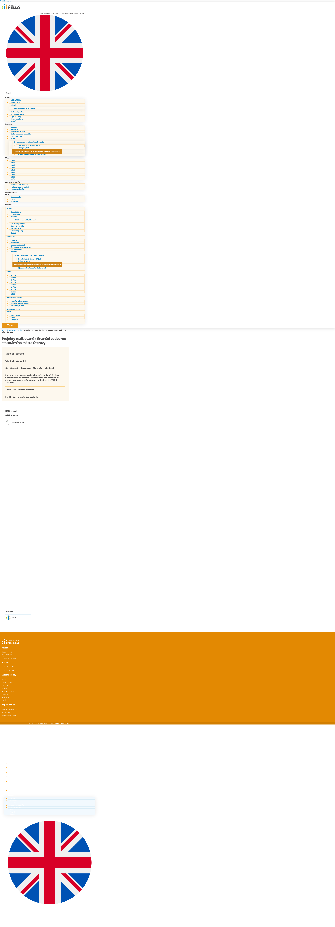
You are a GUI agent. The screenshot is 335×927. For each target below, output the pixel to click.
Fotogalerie (14, 201)
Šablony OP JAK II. (24, 148)
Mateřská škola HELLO (9, 709)
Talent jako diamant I (15, 353)
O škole (7, 98)
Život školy (8, 124)
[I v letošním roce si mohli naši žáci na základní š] (10, 450)
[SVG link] (11, 7)
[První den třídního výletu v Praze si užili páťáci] (18, 560)
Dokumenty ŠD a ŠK (17, 189)
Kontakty (8, 205)
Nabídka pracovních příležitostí (24, 108)
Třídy (7, 158)
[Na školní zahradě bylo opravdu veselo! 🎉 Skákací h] (26, 571)
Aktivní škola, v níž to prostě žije (20, 389)
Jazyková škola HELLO (9, 715)
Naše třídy (11, 772)
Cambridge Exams (11, 192)
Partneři (13, 121)
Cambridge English (14, 781)
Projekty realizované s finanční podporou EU (29, 142)
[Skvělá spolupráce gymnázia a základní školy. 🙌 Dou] (10, 553)
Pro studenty (6, 685)
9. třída (12, 179)
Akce (7, 194)
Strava (82, 13)
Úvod (3, 330)
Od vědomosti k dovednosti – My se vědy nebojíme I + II (31, 368)
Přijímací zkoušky (7, 682)
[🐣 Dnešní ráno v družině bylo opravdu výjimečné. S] (18, 454)
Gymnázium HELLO (8, 712)
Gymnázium (55, 13)
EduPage (75, 13)
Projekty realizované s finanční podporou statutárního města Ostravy (37, 151)
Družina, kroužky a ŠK (14, 297)
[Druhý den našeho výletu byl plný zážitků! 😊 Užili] (26, 507)
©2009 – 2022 (33, 723)
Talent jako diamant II (15, 361)
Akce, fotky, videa (8, 691)
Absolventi (5, 697)
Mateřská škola (45, 13)
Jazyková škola (66, 13)
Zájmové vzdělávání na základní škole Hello (32, 155)
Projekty (13, 138)
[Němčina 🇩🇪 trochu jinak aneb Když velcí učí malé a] (10, 501)
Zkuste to (5, 694)
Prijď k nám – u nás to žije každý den (22, 397)
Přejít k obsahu (5, 1)
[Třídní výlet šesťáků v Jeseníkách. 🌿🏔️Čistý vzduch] (26, 440)
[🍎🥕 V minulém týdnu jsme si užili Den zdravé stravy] (18, 509)
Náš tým (13, 105)
